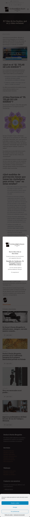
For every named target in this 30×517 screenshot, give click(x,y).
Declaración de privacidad (19, 514)
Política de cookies (9, 514)
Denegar (15, 507)
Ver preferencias (15, 511)
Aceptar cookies (15, 503)
